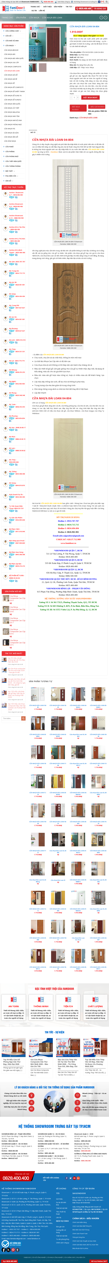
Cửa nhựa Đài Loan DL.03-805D (98, 910)
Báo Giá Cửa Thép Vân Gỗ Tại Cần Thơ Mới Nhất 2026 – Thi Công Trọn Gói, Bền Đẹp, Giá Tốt (17, 682)
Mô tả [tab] (33, 132)
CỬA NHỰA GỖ (9, 83)
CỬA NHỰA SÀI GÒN (11, 133)
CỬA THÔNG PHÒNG (13, 166)
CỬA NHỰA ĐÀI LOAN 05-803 (78, 822)
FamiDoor (54, 152)
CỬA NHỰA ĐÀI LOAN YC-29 (37, 793)
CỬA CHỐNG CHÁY (12, 31)
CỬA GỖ (8, 36)
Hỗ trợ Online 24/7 (99, 1261)
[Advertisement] (54, 1218)
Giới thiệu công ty (64, 2)
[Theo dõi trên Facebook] (99, 1)
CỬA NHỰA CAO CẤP (11, 62)
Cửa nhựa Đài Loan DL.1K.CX (78, 939)
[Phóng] (32, 59)
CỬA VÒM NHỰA (10, 141)
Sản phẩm (58, 7)
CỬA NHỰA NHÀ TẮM (11, 116)
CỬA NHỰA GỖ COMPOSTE (13, 87)
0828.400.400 (48, 2)
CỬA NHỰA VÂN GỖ (11, 137)
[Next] (63, 43)
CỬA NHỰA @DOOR (11, 50)
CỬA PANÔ (9, 147)
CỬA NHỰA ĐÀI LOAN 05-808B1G (78, 881)
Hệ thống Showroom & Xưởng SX (85, 2)
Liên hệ (42, 11)
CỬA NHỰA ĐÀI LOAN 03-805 (58, 910)
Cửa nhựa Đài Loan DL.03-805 (58, 851)
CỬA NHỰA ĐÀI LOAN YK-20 (98, 822)
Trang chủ (7, 17)
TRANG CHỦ (35, 7)
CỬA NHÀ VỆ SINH (12, 41)
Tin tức (69, 7)
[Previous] (32, 43)
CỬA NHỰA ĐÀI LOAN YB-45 (58, 706)
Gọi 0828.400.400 (10, 1261)
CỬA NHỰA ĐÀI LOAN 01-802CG (78, 851)
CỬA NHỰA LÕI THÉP (11, 108)
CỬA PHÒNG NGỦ (11, 156)
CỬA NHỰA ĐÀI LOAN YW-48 (38, 822)
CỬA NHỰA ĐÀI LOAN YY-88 (58, 764)
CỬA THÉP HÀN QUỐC (13, 161)
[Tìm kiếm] (106, 1)
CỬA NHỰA (34, 17)
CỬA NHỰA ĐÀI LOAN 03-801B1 (58, 735)
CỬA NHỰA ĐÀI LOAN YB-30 (58, 822)
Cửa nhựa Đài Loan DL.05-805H (98, 793)
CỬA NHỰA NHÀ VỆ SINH (13, 120)
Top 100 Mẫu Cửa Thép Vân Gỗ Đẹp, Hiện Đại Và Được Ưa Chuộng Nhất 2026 (16, 694)
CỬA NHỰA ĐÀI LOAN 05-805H (37, 735)
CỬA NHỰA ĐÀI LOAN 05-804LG (78, 968)
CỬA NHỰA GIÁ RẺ (10, 79)
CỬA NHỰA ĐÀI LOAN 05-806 (37, 939)
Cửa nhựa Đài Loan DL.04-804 (78, 735)
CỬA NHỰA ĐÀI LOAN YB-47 (37, 764)
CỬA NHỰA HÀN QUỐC (12, 104)
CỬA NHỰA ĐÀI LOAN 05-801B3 (58, 793)
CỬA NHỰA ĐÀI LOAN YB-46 (98, 735)
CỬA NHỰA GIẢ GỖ (11, 75)
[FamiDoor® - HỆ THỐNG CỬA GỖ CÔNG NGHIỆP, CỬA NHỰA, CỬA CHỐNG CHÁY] (15, 9)
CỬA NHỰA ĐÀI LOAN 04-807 (98, 939)
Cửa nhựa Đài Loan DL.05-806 (98, 881)
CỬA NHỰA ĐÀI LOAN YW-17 (58, 939)
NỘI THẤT (9, 171)
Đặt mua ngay (90, 97)
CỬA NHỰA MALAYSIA (12, 112)
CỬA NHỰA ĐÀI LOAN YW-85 (38, 706)
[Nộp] (23, 718)
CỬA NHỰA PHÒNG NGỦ (13, 124)
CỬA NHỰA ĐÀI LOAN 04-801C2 (37, 968)
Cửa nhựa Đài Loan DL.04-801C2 (78, 764)
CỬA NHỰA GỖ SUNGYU (12, 100)
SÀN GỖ (8, 181)
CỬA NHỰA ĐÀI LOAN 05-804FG (98, 706)
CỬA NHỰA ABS (9, 54)
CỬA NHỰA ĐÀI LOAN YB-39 (58, 968)
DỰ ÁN (34, 11)
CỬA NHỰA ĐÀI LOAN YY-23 (37, 851)
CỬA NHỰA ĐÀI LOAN (52, 17)
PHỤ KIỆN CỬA (10, 176)
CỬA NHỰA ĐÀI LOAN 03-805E (98, 851)
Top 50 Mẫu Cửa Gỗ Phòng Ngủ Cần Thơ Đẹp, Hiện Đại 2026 (16, 660)
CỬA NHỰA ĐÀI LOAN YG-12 (38, 910)
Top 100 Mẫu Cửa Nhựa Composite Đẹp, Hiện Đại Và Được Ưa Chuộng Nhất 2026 (16, 706)
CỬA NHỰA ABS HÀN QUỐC (14, 58)
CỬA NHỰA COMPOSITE (12, 67)
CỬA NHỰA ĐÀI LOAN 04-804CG (78, 706)
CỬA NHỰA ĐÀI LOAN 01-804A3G (78, 910)
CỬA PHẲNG (9, 152)
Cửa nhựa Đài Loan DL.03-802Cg (37, 881)
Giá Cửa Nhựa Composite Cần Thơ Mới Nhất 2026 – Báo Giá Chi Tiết (16, 670)
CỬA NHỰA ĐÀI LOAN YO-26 (98, 764)
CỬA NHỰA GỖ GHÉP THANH (14, 91)
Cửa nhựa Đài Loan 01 (58, 880)
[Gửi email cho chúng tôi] (102, 1)
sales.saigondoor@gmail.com (71, 536)
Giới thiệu (47, 7)
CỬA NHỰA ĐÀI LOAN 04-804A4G (78, 793)
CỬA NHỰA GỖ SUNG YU (13, 96)
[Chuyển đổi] (20, 31)
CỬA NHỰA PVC (9, 129)
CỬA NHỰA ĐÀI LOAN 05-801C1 (98, 968)
